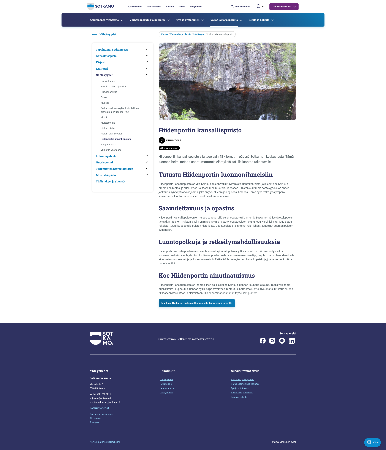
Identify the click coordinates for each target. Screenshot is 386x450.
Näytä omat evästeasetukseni (105, 441)
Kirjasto (101, 62)
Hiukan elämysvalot (111, 133)
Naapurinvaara (109, 144)
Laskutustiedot (99, 408)
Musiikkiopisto (106, 175)
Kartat (182, 6)
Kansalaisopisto (106, 56)
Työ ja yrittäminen (187, 20)
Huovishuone (108, 81)
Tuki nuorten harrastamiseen (114, 169)
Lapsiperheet (166, 379)
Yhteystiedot (196, 6)
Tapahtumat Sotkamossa (112, 49)
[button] (372, 442)
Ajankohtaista (135, 6)
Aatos (104, 97)
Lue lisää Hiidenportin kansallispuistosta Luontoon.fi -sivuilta (196, 303)
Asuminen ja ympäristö (104, 20)
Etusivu (164, 34)
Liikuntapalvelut (106, 156)
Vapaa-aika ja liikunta (224, 20)
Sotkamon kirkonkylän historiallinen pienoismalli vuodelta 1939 (120, 110)
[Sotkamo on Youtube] (282, 342)
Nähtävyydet (104, 75)
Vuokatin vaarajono (111, 149)
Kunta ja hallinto (259, 20)
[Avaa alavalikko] (295, 6)
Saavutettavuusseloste (101, 414)
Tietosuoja (95, 418)
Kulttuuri (102, 68)
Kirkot (104, 117)
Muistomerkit (108, 122)
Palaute (170, 6)
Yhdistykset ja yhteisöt (110, 181)
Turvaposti (95, 422)
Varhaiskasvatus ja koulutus (148, 20)
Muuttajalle (166, 384)
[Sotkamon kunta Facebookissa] (263, 342)
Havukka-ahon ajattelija (113, 86)
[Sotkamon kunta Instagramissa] (272, 342)
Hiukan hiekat (108, 128)
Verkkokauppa (154, 6)
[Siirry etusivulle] (100, 9)
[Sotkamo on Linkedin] (292, 342)
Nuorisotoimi (104, 162)
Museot (105, 102)
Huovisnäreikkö (109, 92)
